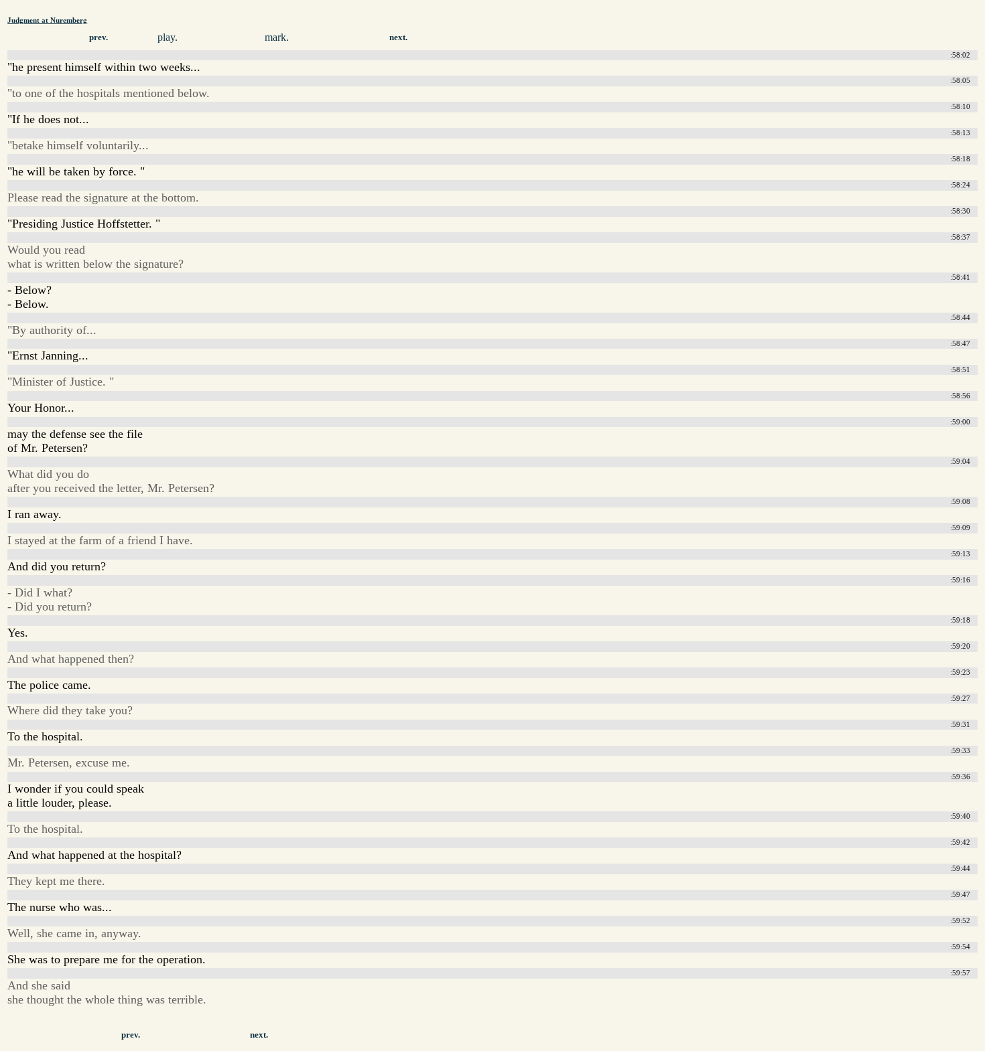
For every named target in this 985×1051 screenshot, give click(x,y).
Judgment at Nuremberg (47, 20)
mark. (277, 37)
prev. (98, 37)
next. (398, 37)
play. (167, 37)
